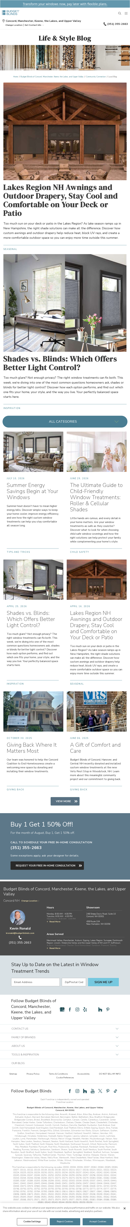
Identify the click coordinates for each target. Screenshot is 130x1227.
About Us (18, 1046)
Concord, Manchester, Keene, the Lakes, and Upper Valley (43, 21)
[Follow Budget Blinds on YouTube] (92, 1009)
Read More (54, 921)
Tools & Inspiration (25, 1054)
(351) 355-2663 (117, 24)
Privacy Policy (33, 1074)
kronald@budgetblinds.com (20, 933)
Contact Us (20, 1029)
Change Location (29, 901)
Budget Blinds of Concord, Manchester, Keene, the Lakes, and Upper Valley (51, 76)
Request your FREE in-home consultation (45, 865)
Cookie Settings (32, 1221)
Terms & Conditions (58, 1074)
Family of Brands (24, 1037)
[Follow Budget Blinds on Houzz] (100, 1009)
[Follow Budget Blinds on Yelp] (85, 1009)
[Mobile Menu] (126, 13)
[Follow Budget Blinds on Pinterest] (107, 1009)
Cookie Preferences (65, 1077)
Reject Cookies (65, 1221)
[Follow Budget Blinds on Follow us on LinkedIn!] (115, 1009)
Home (15, 76)
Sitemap (13, 1074)
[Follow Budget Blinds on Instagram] (77, 1009)
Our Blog (18, 1063)
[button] (13, 25)
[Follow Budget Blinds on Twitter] (100, 1091)
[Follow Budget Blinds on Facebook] (69, 1009)
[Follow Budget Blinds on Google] (62, 1009)
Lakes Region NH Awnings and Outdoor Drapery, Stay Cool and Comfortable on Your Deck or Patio (60, 200)
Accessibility (83, 1074)
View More (63, 801)
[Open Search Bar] (120, 13)
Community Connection (96, 76)
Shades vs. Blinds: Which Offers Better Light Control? (60, 363)
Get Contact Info (33, 25)
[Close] (124, 1208)
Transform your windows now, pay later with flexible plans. (65, 4)
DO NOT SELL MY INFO (110, 1074)
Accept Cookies (97, 1221)
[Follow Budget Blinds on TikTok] (115, 1091)
